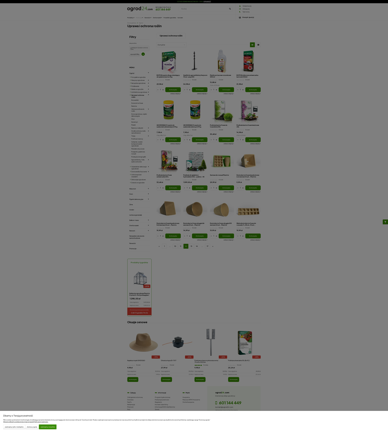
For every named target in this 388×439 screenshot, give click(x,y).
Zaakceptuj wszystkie (48, 427)
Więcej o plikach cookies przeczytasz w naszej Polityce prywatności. (25, 422)
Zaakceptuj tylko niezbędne (14, 427)
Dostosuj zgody (32, 427)
